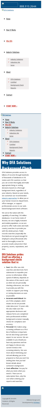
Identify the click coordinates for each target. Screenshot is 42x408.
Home (8, 18)
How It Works (11, 30)
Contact (9, 94)
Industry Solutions (12, 52)
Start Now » (11, 106)
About (8, 72)
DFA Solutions (15, 79)
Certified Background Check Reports (17, 85)
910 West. (36, 402)
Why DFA (9, 41)
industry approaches (9, 198)
